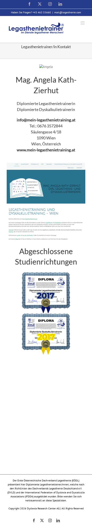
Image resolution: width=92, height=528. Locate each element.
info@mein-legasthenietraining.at (46, 119)
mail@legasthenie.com (67, 12)
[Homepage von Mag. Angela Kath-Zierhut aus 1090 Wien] (46, 165)
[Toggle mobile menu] (83, 23)
